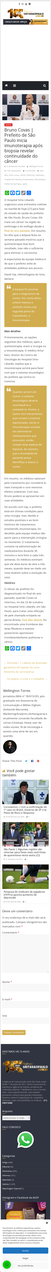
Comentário (10, 932)
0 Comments (30, 171)
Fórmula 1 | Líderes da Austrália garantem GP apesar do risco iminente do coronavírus (25, 667)
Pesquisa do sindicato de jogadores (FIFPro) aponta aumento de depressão (24, 894)
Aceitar (25, 1250)
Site (4, 1015)
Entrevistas (7, 1171)
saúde (24, 184)
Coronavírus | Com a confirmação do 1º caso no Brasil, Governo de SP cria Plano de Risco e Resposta (25, 809)
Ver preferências (25, 1265)
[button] (47, 1223)
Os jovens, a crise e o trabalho (27, 679)
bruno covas (14, 175)
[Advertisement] (25, 54)
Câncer (22, 175)
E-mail (7, 999)
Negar (25, 1258)
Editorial (5, 1166)
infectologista (39, 179)
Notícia (8, 125)
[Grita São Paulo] (6, 85)
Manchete (6, 1179)
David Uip (30, 175)
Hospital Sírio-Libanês (12, 179)
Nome (7, 982)
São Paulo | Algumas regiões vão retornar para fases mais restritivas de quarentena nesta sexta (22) (25, 852)
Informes (6, 1175)
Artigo (5, 1162)
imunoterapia (28, 179)
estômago (40, 175)
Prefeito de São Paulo (12, 184)
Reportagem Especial (11, 1188)
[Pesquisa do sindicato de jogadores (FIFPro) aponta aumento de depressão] (25, 866)
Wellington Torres (36, 166)
